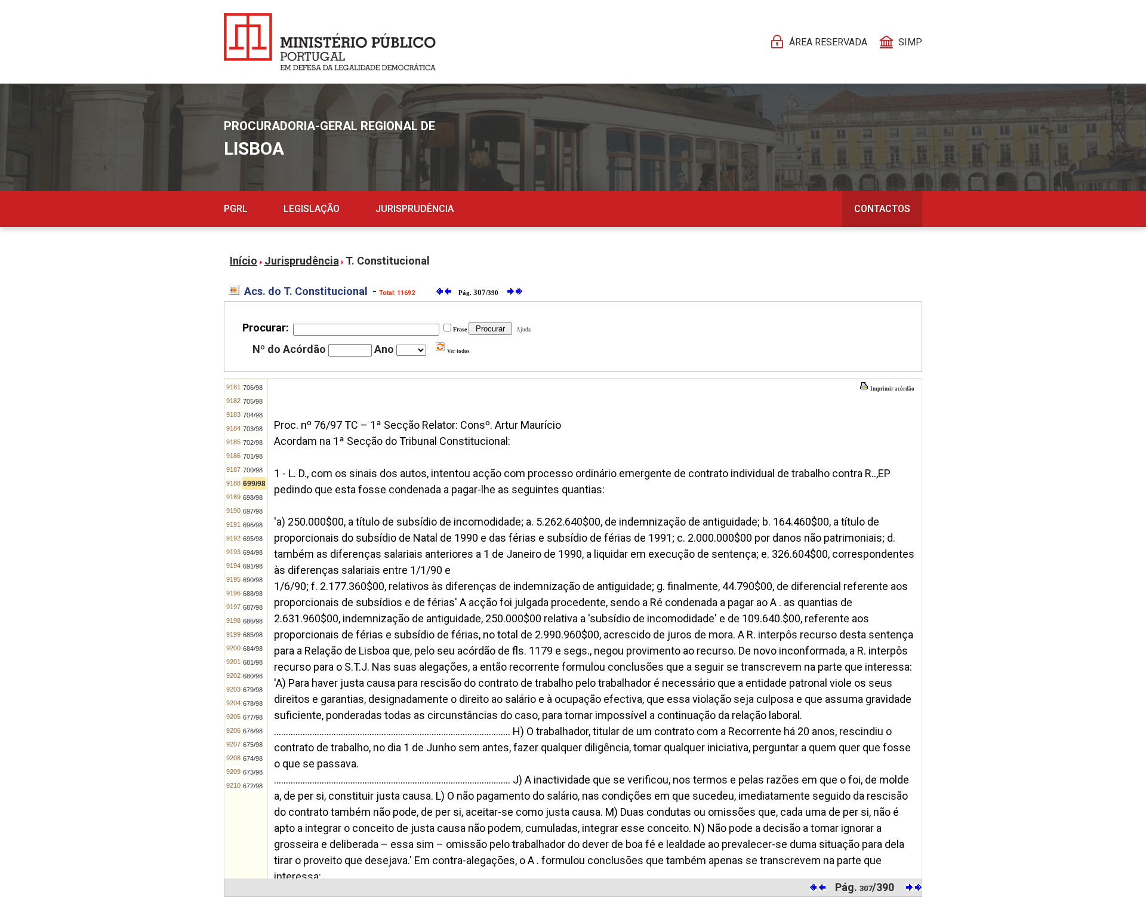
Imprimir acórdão (891, 389)
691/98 (253, 566)
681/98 (253, 662)
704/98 (253, 415)
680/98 (253, 676)
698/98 (253, 497)
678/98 (253, 703)
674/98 (253, 758)
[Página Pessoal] (330, 41)
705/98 (253, 401)
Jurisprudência (414, 208)
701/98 (253, 456)
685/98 (253, 634)
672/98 (253, 786)
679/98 (253, 689)
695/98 (253, 538)
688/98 (253, 593)
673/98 (253, 772)
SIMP (910, 42)
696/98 (253, 525)
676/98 (253, 731)
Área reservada (828, 42)
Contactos (882, 208)
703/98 (253, 428)
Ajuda (522, 330)
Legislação (312, 208)
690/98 (253, 579)
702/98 (253, 442)
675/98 (253, 744)
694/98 (253, 552)
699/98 (254, 484)
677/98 (253, 717)
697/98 (253, 511)
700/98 (253, 470)
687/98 (253, 607)
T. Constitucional (388, 260)
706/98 (253, 387)
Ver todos (458, 351)
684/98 (253, 648)
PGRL (236, 208)
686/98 (253, 621)
